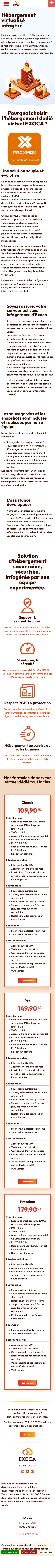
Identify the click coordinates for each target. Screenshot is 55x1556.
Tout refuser (30, 1552)
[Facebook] (22, 1471)
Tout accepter (11, 1552)
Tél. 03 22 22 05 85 (27, 1533)
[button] (51, 3)
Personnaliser (46, 1552)
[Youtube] (32, 1471)
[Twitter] (27, 1471)
